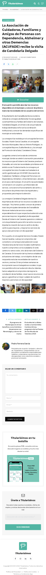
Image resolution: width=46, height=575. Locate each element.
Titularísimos (15, 3)
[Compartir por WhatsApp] (13, 64)
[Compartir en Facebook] (4, 64)
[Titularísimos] (4, 3)
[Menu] (42, 3)
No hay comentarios (28, 57)
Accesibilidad (14, 9)
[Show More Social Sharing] (17, 64)
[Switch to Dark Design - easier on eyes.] (38, 4)
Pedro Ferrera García (20, 344)
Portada (5, 9)
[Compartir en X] (8, 64)
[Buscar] (34, 3)
